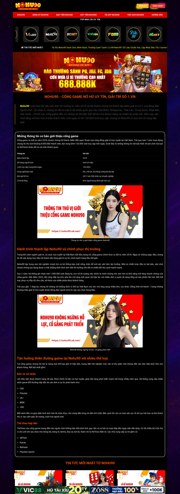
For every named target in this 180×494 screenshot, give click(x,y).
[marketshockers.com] (28, 6)
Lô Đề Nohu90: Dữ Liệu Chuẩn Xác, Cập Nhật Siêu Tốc (114, 47)
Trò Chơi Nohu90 (135, 15)
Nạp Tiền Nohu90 (64, 15)
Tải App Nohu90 (112, 15)
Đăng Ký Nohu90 (40, 15)
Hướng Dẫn (157, 15)
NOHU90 (21, 15)
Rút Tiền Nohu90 (88, 15)
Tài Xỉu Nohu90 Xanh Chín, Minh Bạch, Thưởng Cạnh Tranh (60, 47)
